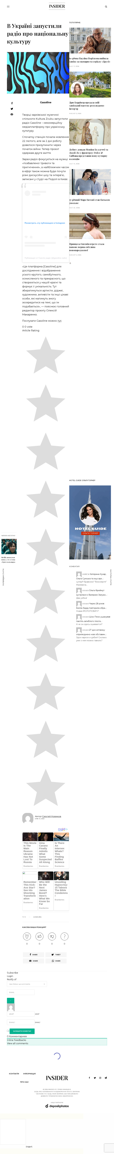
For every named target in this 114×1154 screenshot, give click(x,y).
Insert (29, 1147)
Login (10, 976)
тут (59, 320)
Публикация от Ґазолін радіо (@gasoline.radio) (46, 258)
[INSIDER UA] (57, 6)
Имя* (37, 1014)
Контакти (14, 1074)
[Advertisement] (90, 370)
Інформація (29, 1074)
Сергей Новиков (51, 816)
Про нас (24, 1082)
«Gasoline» (37, 917)
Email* (37, 1022)
